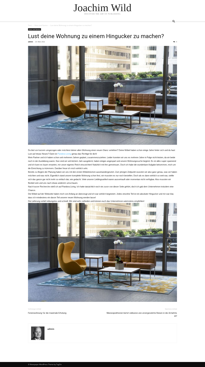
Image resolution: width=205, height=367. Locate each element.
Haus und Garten (41, 25)
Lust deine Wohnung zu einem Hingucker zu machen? (96, 36)
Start (30, 25)
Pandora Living (64, 154)
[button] (173, 21)
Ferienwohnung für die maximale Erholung (47, 313)
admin (30, 42)
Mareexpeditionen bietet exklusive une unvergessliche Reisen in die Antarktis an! (142, 314)
